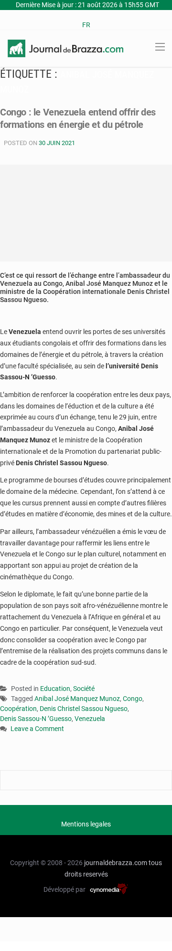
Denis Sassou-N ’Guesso (36, 718)
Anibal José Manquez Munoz (77, 698)
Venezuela (90, 718)
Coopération (18, 708)
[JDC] (65, 48)
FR (86, 25)
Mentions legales (86, 824)
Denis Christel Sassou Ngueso (84, 708)
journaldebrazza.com (115, 863)
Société (84, 688)
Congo (132, 698)
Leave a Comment (37, 729)
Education (55, 688)
